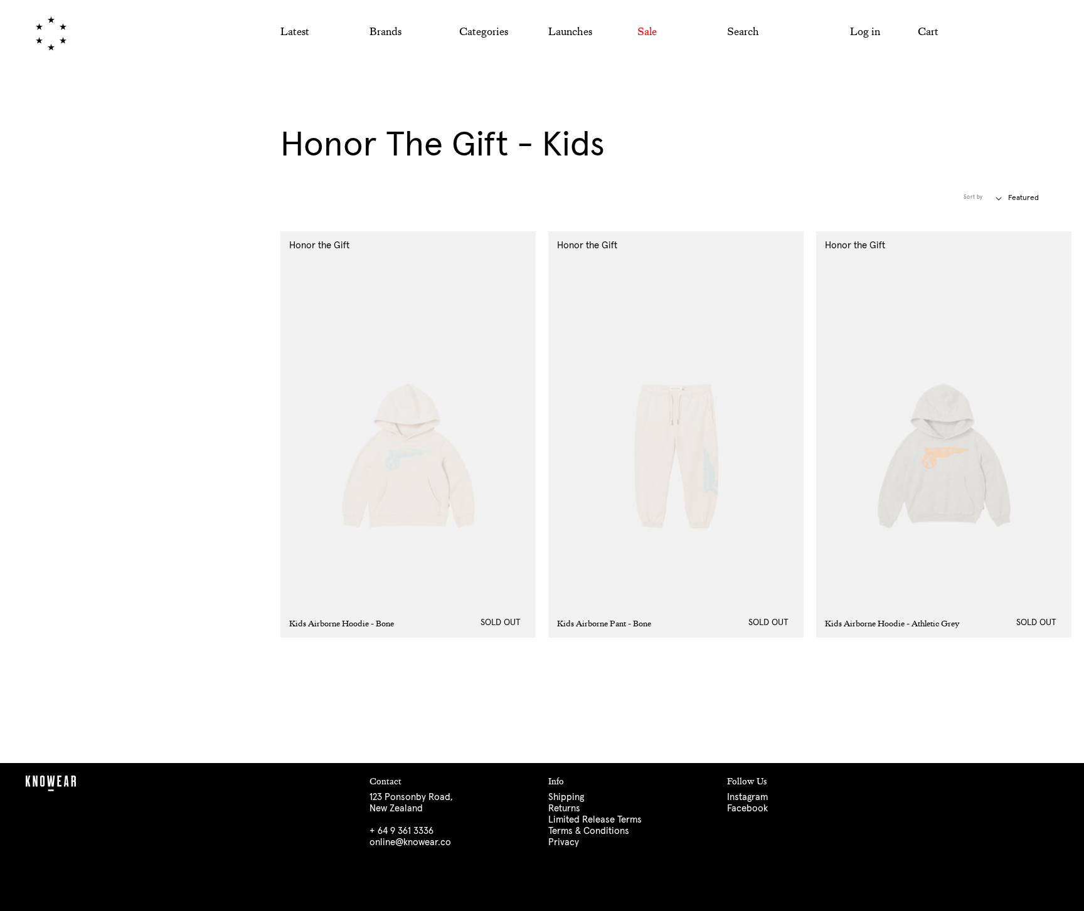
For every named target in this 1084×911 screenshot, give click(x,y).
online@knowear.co (410, 842)
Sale (647, 31)
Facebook (747, 808)
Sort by (973, 197)
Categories (483, 31)
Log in (865, 31)
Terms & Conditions (588, 831)
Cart (928, 31)
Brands (385, 31)
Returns (564, 808)
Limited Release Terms (595, 819)
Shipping (566, 797)
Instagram (747, 797)
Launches (570, 31)
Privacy (563, 842)
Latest (294, 31)
